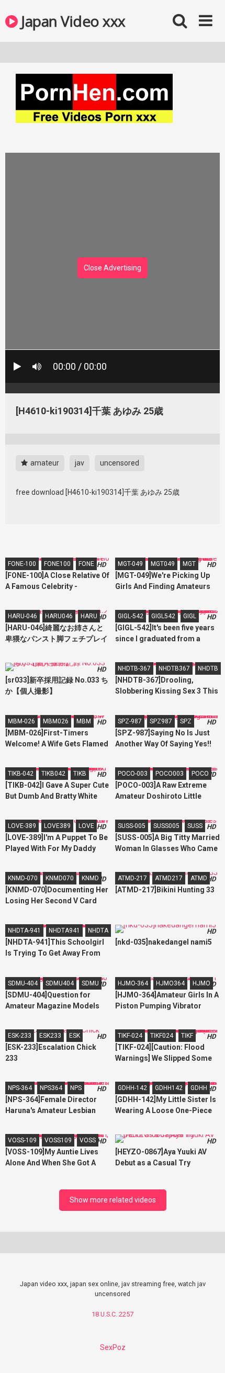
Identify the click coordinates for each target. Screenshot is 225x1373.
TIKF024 (161, 1035)
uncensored (119, 463)
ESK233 (50, 1035)
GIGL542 (163, 616)
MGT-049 (130, 564)
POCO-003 (133, 773)
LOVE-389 (22, 826)
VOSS (88, 1140)
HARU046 (59, 616)
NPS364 (51, 1088)
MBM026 (56, 721)
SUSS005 (166, 826)
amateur (44, 463)
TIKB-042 (20, 773)
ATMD (198, 878)
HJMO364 (170, 983)
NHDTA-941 (24, 930)
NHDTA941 (64, 930)
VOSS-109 (22, 1140)
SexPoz (113, 1347)
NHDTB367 (174, 668)
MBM (83, 721)
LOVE (86, 826)
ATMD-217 (132, 878)
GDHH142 (169, 1088)
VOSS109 (58, 1140)
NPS (76, 1088)
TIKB (79, 773)
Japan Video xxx (72, 21)
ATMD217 (169, 878)
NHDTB (208, 668)
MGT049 (163, 564)
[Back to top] (206, 1352)
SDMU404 (60, 983)
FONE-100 (22, 564)
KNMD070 (60, 878)
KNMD (90, 878)
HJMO (201, 983)
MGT (189, 564)
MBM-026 (21, 721)
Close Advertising (112, 268)
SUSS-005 (131, 826)
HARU (89, 616)
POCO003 (169, 773)
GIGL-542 (130, 616)
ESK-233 (19, 1035)
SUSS (195, 826)
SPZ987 (161, 721)
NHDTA (98, 930)
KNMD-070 (23, 878)
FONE (86, 564)
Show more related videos (113, 1200)
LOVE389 (57, 826)
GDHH (198, 1088)
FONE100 (57, 564)
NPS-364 (20, 1088)
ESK (74, 1035)
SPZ (186, 721)
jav (79, 463)
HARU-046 (22, 616)
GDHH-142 (132, 1088)
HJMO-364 (133, 983)
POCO (200, 773)
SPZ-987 (130, 721)
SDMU (90, 983)
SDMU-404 (23, 983)
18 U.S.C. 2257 (112, 1314)
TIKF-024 (130, 1035)
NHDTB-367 (134, 668)
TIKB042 (53, 773)
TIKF (187, 1035)
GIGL (189, 616)
